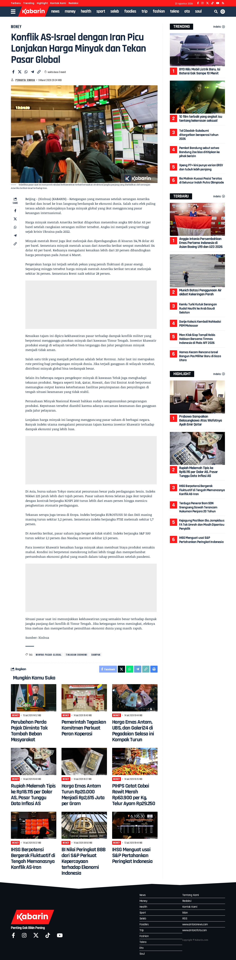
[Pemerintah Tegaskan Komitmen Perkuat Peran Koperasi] (84, 697)
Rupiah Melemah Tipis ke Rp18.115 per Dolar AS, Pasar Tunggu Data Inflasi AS (33, 794)
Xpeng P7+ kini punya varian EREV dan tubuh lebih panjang (201, 167)
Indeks (217, 27)
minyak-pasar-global (49, 654)
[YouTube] (217, 3)
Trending (28, 3)
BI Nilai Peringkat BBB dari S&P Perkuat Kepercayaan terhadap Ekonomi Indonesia (84, 861)
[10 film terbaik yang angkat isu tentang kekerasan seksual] (197, 97)
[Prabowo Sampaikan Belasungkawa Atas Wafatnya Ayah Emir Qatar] (197, 396)
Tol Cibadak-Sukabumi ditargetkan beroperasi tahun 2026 (199, 134)
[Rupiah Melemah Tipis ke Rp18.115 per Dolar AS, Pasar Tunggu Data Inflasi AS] (33, 761)
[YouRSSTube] (223, 3)
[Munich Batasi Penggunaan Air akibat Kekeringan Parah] (197, 270)
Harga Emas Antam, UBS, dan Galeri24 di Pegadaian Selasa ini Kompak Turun (133, 730)
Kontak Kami (58, 3)
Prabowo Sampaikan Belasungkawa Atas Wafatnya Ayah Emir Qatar (200, 420)
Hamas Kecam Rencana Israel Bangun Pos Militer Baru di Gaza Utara (200, 356)
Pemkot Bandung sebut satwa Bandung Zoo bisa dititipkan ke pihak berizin (199, 152)
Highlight (42, 3)
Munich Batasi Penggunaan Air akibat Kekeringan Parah (200, 292)
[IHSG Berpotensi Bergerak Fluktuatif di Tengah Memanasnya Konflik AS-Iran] (33, 825)
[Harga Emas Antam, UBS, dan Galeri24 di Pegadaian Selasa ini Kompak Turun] (135, 697)
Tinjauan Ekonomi (76, 654)
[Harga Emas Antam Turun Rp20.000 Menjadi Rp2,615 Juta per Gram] (84, 761)
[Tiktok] (48, 935)
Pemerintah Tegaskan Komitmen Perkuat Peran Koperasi (84, 727)
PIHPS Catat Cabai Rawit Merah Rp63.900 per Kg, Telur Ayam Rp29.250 (133, 794)
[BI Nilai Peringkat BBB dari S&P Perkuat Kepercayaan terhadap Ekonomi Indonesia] (84, 825)
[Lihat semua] (12, 80)
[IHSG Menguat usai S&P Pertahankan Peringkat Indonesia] (135, 825)
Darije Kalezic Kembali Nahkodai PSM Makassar (200, 323)
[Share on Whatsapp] (26, 72)
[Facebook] (198, 3)
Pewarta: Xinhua (25, 80)
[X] (207, 3)
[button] (216, 11)
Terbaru (16, 3)
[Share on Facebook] (13, 72)
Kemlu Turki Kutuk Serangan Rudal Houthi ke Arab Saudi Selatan (198, 308)
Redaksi (73, 3)
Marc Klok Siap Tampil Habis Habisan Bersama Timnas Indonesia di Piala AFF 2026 (197, 339)
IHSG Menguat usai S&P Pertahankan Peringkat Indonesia (132, 855)
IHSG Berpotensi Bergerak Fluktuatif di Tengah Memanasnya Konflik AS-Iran (33, 858)
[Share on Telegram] (32, 72)
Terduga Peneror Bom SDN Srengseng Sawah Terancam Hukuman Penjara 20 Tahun (198, 507)
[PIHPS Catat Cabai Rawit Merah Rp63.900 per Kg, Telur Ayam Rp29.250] (135, 761)
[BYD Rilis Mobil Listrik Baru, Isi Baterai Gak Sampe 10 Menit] (197, 49)
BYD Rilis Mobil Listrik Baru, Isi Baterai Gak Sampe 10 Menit (199, 71)
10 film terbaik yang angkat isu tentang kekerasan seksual (200, 118)
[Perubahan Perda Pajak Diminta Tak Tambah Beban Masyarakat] (33, 697)
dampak (95, 654)
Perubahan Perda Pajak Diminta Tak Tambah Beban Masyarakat (29, 730)
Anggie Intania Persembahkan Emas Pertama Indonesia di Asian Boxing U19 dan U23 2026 (201, 243)
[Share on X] (19, 72)
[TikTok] (212, 3)
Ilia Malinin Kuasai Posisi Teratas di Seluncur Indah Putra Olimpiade (201, 180)
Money (16, 26)
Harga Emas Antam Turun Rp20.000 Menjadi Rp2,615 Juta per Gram (83, 794)
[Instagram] (202, 3)
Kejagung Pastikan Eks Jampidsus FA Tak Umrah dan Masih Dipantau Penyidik (201, 524)
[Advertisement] (91, 305)
